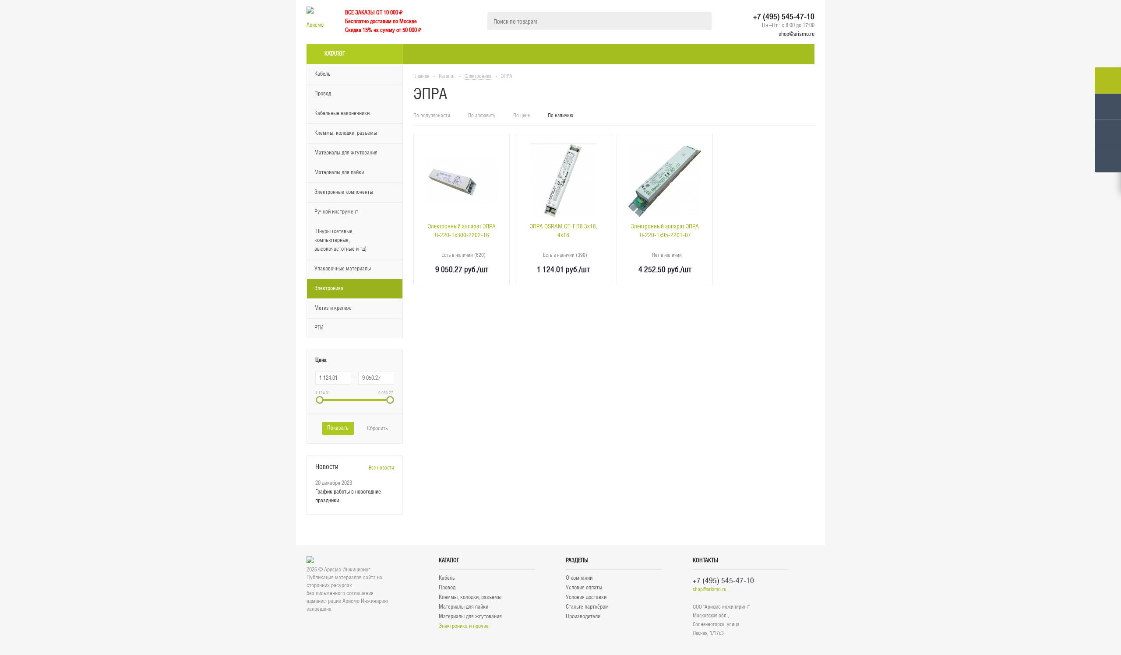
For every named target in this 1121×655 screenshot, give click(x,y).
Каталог (334, 53)
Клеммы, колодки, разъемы (470, 597)
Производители (583, 616)
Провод (447, 587)
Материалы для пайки (463, 606)
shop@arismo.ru (796, 34)
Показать (338, 427)
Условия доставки (586, 597)
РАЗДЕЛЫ (577, 560)
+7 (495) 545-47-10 (783, 17)
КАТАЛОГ (449, 560)
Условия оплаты (584, 587)
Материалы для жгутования (470, 616)
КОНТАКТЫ (705, 560)
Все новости (381, 468)
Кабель (447, 577)
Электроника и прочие (464, 626)
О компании (579, 577)
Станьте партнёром (587, 606)
